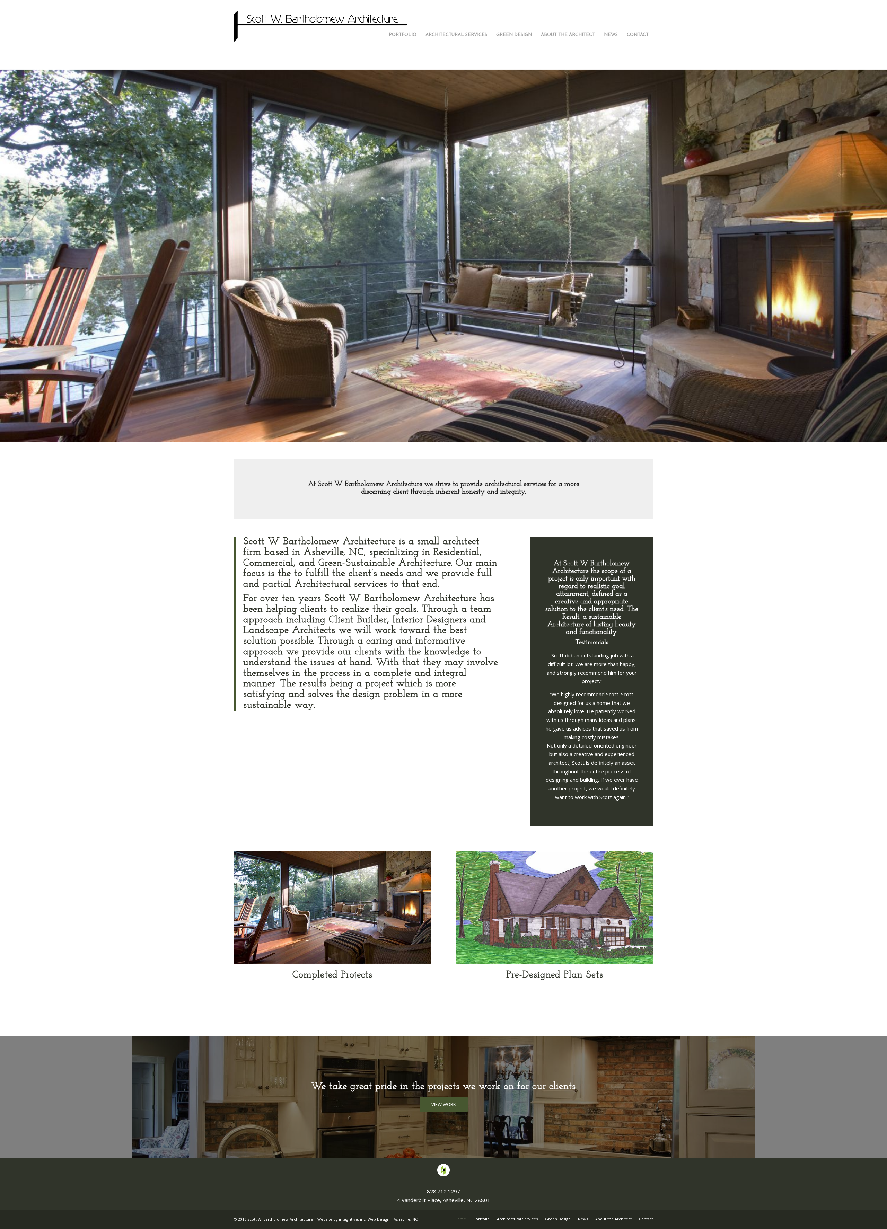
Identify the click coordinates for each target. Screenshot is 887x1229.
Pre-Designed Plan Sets (554, 994)
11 (481, 453)
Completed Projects (332, 994)
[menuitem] (402, 35)
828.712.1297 (443, 1210)
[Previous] (6, 265)
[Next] (881, 265)
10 (474, 453)
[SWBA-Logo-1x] (320, 35)
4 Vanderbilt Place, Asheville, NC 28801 (443, 1218)
